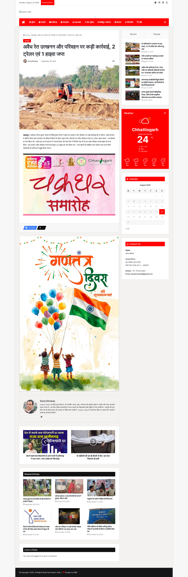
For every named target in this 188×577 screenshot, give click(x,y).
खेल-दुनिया (90, 22)
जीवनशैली (129, 22)
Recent (133, 34)
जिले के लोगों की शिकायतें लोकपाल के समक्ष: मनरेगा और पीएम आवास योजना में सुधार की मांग (36, 529)
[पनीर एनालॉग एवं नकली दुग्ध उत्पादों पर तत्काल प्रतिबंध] (132, 59)
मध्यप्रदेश (65, 22)
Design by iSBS (71, 572)
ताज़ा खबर (77, 22)
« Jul (127, 229)
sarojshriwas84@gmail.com (142, 274)
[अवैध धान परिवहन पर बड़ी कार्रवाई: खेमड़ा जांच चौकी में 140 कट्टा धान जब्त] (69, 516)
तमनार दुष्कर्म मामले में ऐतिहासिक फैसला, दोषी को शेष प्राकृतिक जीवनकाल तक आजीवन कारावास (151, 94)
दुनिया (33, 22)
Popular (156, 34)
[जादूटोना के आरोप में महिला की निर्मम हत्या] (101, 487)
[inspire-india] (25, 11)
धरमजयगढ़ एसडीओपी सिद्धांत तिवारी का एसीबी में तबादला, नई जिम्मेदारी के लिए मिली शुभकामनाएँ (152, 82)
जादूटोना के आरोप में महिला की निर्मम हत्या (99, 499)
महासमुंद (33, 35)
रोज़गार (119, 22)
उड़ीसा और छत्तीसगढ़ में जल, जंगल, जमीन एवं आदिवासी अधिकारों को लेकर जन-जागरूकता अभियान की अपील (153, 70)
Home (27, 35)
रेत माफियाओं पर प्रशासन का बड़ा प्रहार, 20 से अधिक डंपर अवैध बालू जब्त (152, 46)
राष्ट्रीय (43, 22)
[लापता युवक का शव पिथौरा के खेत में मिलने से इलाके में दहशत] (37, 487)
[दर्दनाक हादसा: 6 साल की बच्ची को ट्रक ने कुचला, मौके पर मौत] (69, 486)
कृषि (140, 22)
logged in (37, 556)
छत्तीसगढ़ (54, 22)
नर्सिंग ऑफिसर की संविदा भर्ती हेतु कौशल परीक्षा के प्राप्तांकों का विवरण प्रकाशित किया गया (100, 528)
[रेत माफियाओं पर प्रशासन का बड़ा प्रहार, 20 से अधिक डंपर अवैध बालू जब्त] (132, 47)
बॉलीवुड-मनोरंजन (105, 22)
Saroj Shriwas (33, 61)
